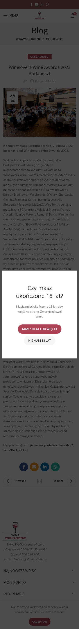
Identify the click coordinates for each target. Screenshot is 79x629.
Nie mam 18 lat (39, 340)
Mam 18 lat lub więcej (39, 329)
